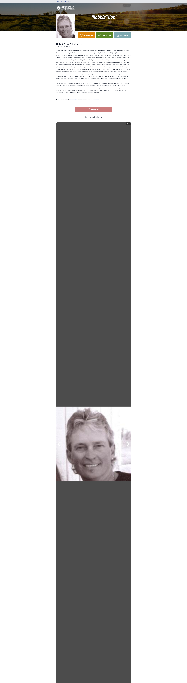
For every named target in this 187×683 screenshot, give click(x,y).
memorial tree (73, 99)
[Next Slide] (128, 444)
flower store (96, 99)
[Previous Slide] (59, 444)
